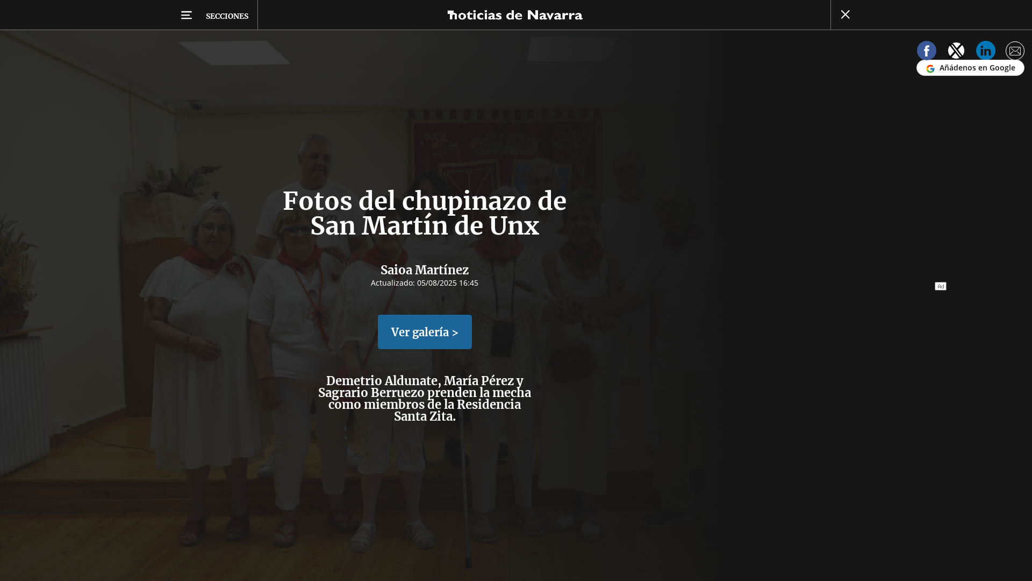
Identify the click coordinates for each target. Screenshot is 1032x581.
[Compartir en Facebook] (926, 52)
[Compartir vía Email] (1015, 52)
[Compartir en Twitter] (956, 52)
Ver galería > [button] (424, 332)
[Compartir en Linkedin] (985, 52)
